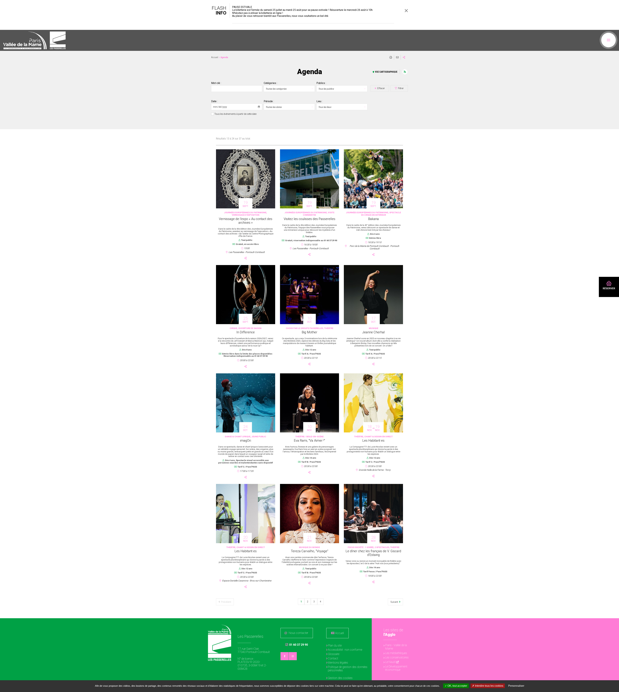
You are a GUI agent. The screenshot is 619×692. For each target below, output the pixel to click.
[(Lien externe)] (25, 40)
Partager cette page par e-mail (397, 57)
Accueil (214, 57)
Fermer (406, 10)
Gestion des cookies (340, 678)
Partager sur (404, 57)
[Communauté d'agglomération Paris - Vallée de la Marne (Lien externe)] (219, 629)
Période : (269, 101)
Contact (333, 658)
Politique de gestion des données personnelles (347, 668)
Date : (214, 101)
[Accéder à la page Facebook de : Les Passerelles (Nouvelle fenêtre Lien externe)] (284, 656)
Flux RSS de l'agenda (405, 71)
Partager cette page (245, 258)
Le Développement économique (396, 668)
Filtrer (401, 88)
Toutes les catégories (275, 88)
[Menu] (608, 40)
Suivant (394, 602)
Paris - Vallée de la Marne (396, 646)
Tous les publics (326, 88)
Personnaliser (516, 685)
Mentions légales (338, 662)
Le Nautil (390, 662)
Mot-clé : (216, 83)
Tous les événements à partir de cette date (235, 114)
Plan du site (335, 645)
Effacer (381, 88)
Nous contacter (298, 633)
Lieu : (319, 101)
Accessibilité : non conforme (345, 649)
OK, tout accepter (457, 685)
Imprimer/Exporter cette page (391, 57)
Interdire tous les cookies (488, 685)
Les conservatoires (397, 657)
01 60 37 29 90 (296, 644)
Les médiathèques (396, 653)
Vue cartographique (386, 72)
